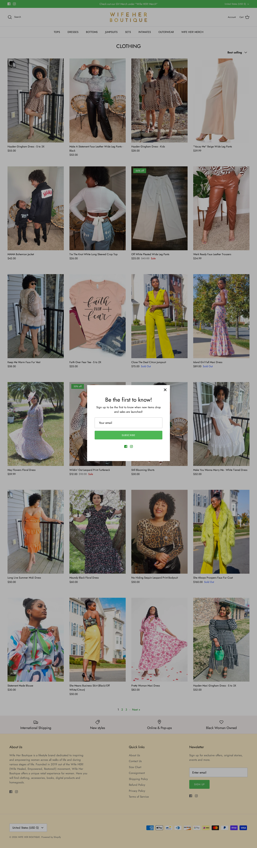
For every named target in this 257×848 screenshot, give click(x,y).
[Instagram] (131, 446)
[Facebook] (125, 446)
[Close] (165, 390)
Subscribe (128, 435)
